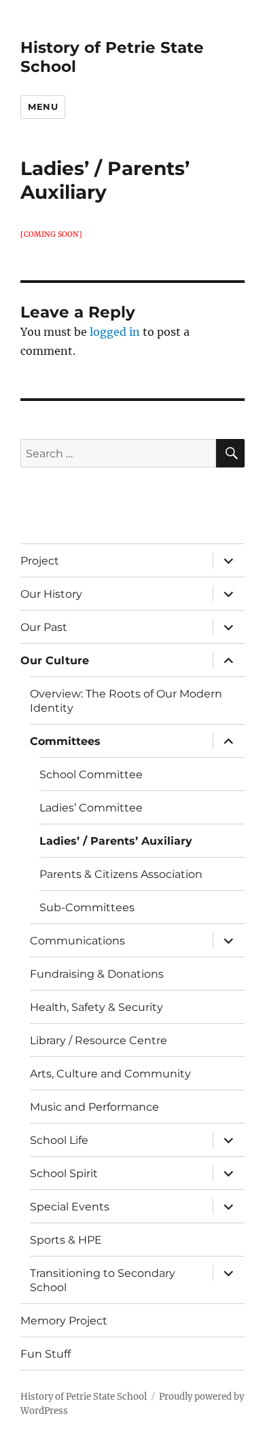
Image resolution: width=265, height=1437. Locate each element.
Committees (65, 741)
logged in (115, 332)
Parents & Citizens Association (120, 874)
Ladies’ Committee (91, 807)
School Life (59, 1140)
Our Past (43, 627)
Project (39, 560)
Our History (51, 594)
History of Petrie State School (83, 1396)
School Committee (91, 774)
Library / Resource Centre (98, 1040)
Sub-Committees (87, 907)
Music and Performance (94, 1106)
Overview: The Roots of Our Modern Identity (126, 700)
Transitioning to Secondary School (102, 1280)
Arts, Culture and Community (110, 1073)
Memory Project (63, 1320)
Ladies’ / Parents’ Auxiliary (115, 841)
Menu (43, 106)
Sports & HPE (66, 1239)
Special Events (69, 1206)
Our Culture (54, 660)
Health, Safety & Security (96, 1007)
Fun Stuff (45, 1353)
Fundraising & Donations (97, 973)
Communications (77, 940)
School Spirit (64, 1173)
